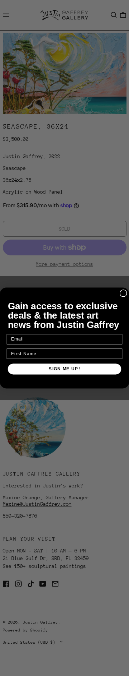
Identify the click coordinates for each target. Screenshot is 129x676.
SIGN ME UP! (64, 369)
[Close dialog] (123, 293)
